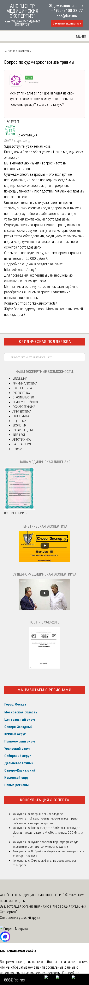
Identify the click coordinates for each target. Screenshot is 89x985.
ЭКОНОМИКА (20, 416)
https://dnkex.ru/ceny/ (20, 269)
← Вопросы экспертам (17, 51)
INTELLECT (18, 435)
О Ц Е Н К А (19, 421)
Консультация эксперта (44, 800)
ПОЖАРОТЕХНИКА (23, 407)
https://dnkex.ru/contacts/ (38, 303)
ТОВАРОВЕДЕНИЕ (23, 430)
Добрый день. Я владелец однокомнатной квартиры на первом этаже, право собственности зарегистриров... (45, 818)
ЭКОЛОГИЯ (19, 425)
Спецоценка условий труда (20, 917)
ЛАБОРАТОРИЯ (21, 444)
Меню (81, 36)
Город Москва (15, 704)
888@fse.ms (67, 15)
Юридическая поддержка (44, 341)
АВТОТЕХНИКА (21, 439)
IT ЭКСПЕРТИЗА (22, 388)
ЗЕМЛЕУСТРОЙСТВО (25, 402)
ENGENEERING (21, 393)
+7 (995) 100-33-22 (67, 10)
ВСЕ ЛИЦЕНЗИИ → (16, 513)
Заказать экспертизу (67, 23)
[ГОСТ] (44, 667)
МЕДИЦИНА (19, 379)
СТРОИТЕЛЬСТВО (23, 397)
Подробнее (70, 973)
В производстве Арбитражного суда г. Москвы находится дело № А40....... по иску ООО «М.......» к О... (47, 832)
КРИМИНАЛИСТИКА (24, 383)
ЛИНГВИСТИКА (21, 411)
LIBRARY (17, 449)
